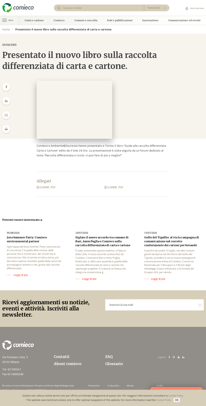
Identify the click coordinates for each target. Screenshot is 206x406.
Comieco (59, 20)
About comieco (67, 363)
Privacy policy (94, 385)
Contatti (62, 356)
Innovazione (150, 20)
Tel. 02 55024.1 (11, 369)
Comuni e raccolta (85, 20)
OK (176, 400)
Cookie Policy (175, 395)
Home (6, 29)
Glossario (114, 363)
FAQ (109, 356)
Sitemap (130, 385)
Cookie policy (113, 385)
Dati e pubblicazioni (120, 20)
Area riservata (197, 8)
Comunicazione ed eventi (184, 20)
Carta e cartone (34, 20)
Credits (160, 385)
